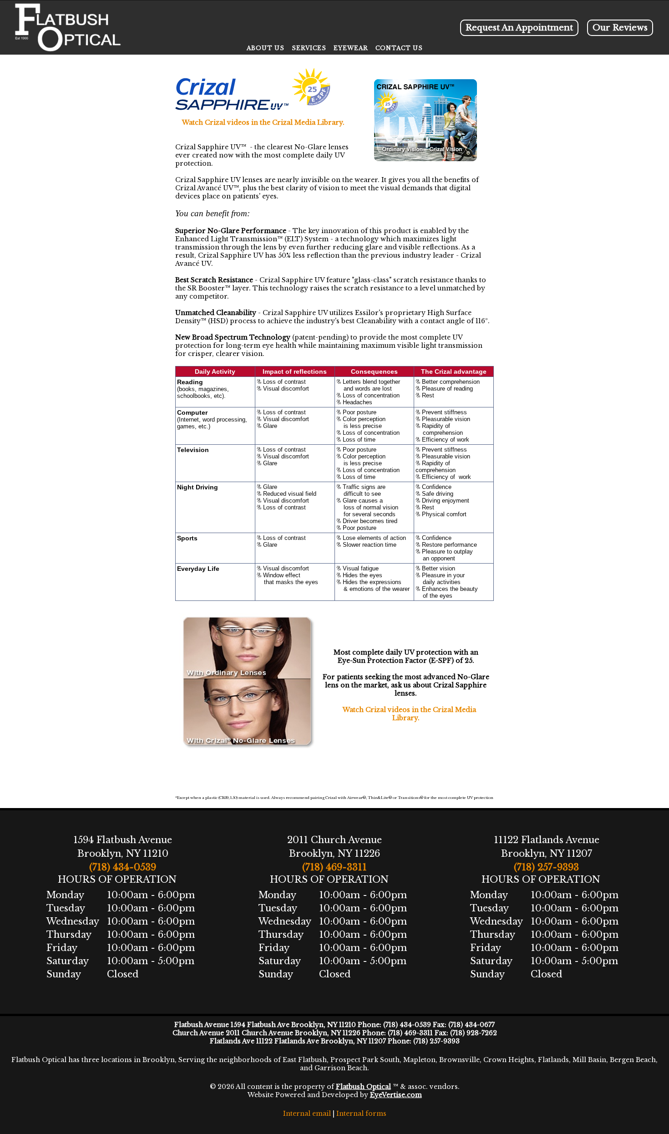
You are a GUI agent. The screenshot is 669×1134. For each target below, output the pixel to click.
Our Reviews (620, 28)
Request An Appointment (519, 28)
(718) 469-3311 (334, 867)
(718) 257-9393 (546, 867)
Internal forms (361, 1113)
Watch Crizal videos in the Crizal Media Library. (263, 122)
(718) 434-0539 (122, 867)
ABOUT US (265, 48)
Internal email (307, 1113)
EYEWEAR (351, 48)
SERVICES (309, 48)
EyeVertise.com (396, 1095)
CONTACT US (399, 48)
